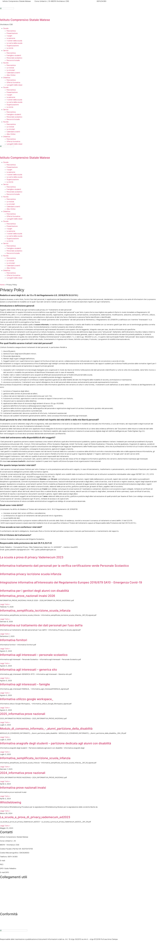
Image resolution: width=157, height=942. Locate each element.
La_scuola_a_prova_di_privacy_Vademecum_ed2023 (35, 817)
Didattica (6, 78)
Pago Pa (3, 909)
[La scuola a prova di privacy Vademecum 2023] (0, 553)
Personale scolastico (14, 58)
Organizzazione (13, 46)
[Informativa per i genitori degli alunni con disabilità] (0, 587)
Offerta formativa (13, 82)
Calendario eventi (13, 73)
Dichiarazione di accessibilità (11, 923)
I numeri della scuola (14, 41)
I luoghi (9, 36)
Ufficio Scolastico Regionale (10, 898)
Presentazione (12, 33)
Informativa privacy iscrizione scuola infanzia (30, 574)
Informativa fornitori (13, 640)
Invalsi (2, 901)
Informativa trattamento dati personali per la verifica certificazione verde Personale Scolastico (64, 565)
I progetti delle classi (14, 85)
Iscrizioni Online (6, 905)
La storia (10, 48)
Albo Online (11, 75)
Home (2, 285)
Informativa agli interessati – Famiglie (25, 684)
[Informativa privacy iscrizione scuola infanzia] (0, 570)
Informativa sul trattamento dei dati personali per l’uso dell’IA (41, 625)
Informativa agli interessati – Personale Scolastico (34, 655)
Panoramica (11, 31)
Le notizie (10, 68)
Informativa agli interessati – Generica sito (28, 669)
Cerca (4, 281)
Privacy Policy (5, 919)
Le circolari (11, 70)
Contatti (3, 882)
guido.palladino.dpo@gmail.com (22, 872)
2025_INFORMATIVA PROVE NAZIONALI (22, 714)
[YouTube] (78, 6)
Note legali (4, 927)
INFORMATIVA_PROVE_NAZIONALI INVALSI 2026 (27, 596)
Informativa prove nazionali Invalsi (23, 787)
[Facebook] (78, 3)
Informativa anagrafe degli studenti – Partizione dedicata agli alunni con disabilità (55, 743)
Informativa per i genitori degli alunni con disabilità (34, 590)
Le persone (11, 38)
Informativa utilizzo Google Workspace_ (26, 699)
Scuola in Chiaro (6, 894)
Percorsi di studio (13, 60)
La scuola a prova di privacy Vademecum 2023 (31, 557)
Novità (5, 63)
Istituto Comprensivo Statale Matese (25, 20)
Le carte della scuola (14, 43)
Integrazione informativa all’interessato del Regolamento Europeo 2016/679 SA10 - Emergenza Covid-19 (71, 582)
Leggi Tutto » (5, 604)
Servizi (5, 50)
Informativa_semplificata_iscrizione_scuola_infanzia (35, 610)
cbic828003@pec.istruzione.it (16, 864)
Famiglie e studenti (14, 55)
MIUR (2, 886)
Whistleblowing (10, 802)
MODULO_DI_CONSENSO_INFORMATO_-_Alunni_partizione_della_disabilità (46, 728)
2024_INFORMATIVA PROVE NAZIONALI (22, 773)
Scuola (5, 28)
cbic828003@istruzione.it (83, 1)
